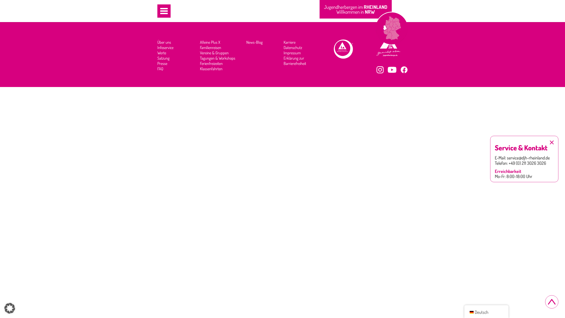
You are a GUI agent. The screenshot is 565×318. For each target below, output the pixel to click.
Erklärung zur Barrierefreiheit (295, 61)
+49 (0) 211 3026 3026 (527, 163)
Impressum (292, 52)
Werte (161, 52)
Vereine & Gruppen (214, 52)
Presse (162, 63)
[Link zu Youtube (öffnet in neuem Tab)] (392, 69)
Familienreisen (210, 47)
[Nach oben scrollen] (551, 302)
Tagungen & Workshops (217, 58)
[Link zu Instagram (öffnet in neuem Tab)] (380, 69)
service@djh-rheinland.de (528, 158)
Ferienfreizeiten (211, 63)
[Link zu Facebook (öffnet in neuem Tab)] (404, 69)
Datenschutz (293, 47)
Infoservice (165, 47)
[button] (164, 11)
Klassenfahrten (211, 68)
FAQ (160, 68)
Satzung (163, 58)
